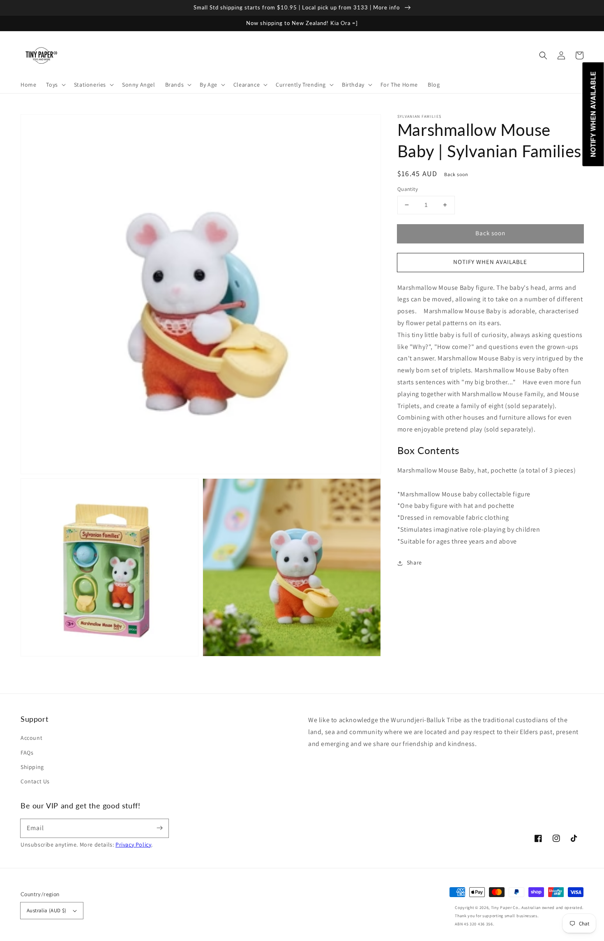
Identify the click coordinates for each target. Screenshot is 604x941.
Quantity (407, 189)
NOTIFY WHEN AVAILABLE (490, 262)
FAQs (27, 752)
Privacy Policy (133, 844)
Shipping (32, 767)
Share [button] (414, 563)
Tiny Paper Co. (505, 907)
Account (31, 737)
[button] (543, 55)
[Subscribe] (159, 828)
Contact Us (35, 781)
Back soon (490, 233)
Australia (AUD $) (47, 910)
